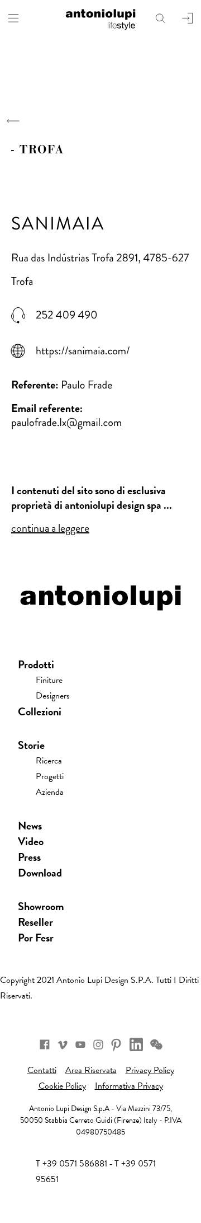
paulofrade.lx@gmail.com (66, 422)
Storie (31, 745)
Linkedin (136, 1044)
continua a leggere (50, 527)
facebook (45, 1044)
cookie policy (62, 1086)
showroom (41, 906)
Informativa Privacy (129, 1086)
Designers (53, 695)
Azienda (50, 792)
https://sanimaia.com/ (83, 351)
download (40, 872)
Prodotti (36, 664)
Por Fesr (36, 937)
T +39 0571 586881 (71, 1163)
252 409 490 (67, 315)
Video (31, 841)
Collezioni (39, 711)
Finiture (49, 680)
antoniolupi (100, 17)
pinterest (116, 1044)
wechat (156, 1044)
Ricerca (49, 760)
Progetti (50, 776)
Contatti (41, 1070)
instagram (98, 1044)
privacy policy (150, 1070)
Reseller (35, 921)
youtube (80, 1044)
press (29, 857)
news (30, 825)
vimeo (62, 1044)
